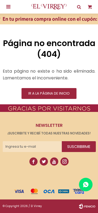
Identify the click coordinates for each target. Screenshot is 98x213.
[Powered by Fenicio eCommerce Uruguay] (87, 206)
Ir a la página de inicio (49, 93)
